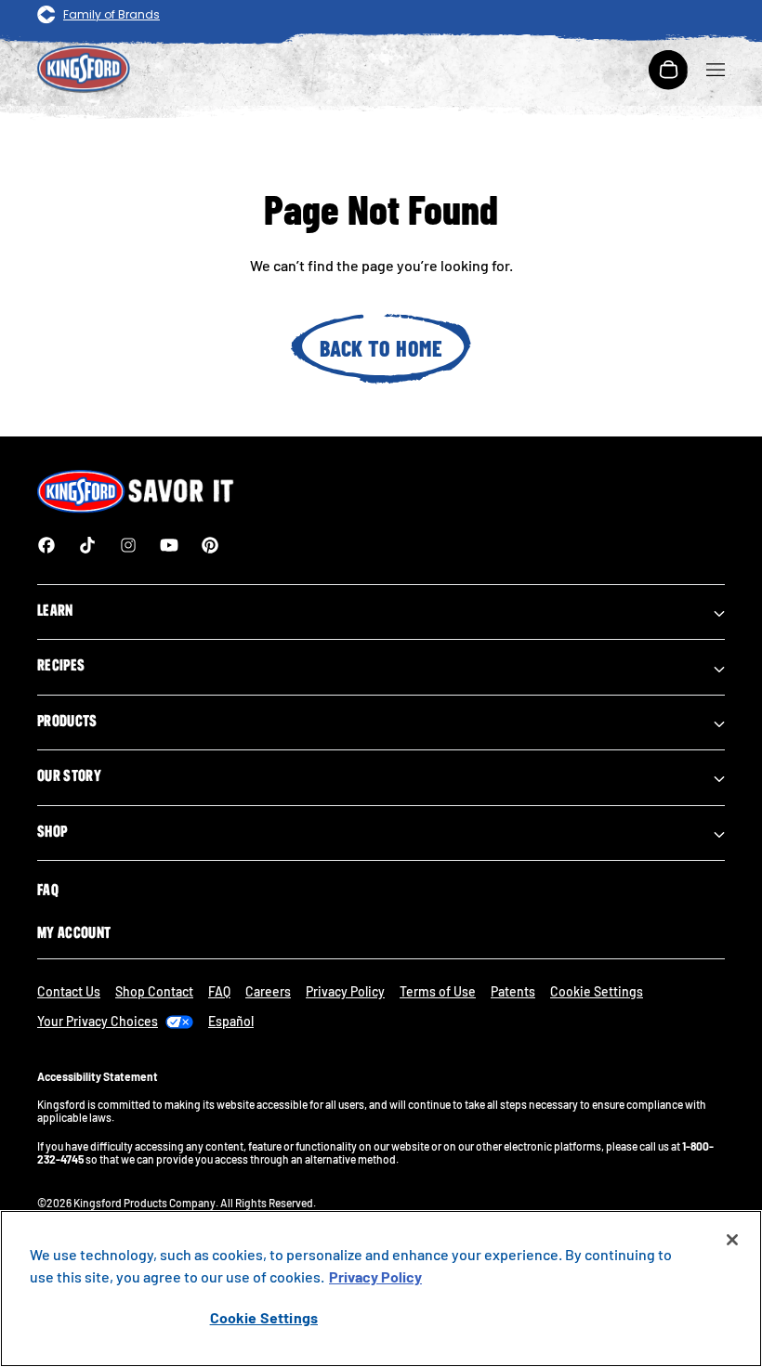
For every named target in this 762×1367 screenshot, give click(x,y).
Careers (268, 991)
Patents (513, 991)
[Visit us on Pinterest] (210, 545)
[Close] (732, 1239)
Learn (55, 610)
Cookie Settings (264, 1317)
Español (231, 1021)
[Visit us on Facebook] (46, 545)
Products (67, 720)
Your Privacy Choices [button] (97, 1021)
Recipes (61, 664)
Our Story (69, 775)
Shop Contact (154, 991)
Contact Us (68, 991)
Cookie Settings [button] (596, 991)
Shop (52, 831)
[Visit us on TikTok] (87, 545)
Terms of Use (438, 991)
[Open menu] (715, 69)
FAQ (48, 889)
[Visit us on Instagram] (128, 545)
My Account (74, 932)
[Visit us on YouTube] (169, 545)
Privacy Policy (345, 991)
